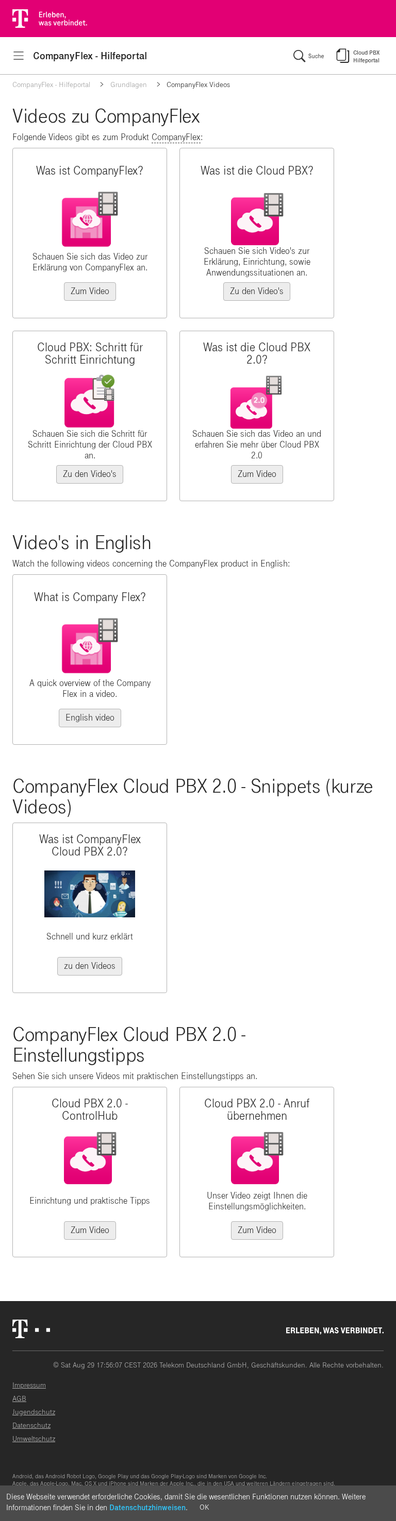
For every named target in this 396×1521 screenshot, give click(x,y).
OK (204, 1507)
